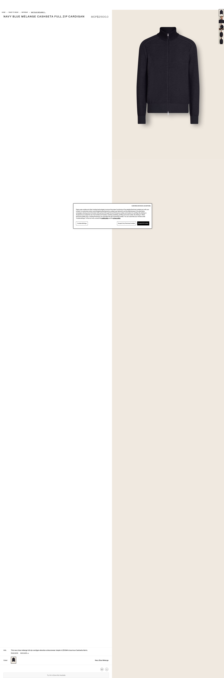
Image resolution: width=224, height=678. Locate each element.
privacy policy (116, 218)
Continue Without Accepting (141, 205)
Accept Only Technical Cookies (126, 223)
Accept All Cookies (143, 223)
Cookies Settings (82, 223)
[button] (221, 12)
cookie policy (104, 218)
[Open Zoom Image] (168, 84)
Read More (14, 653)
